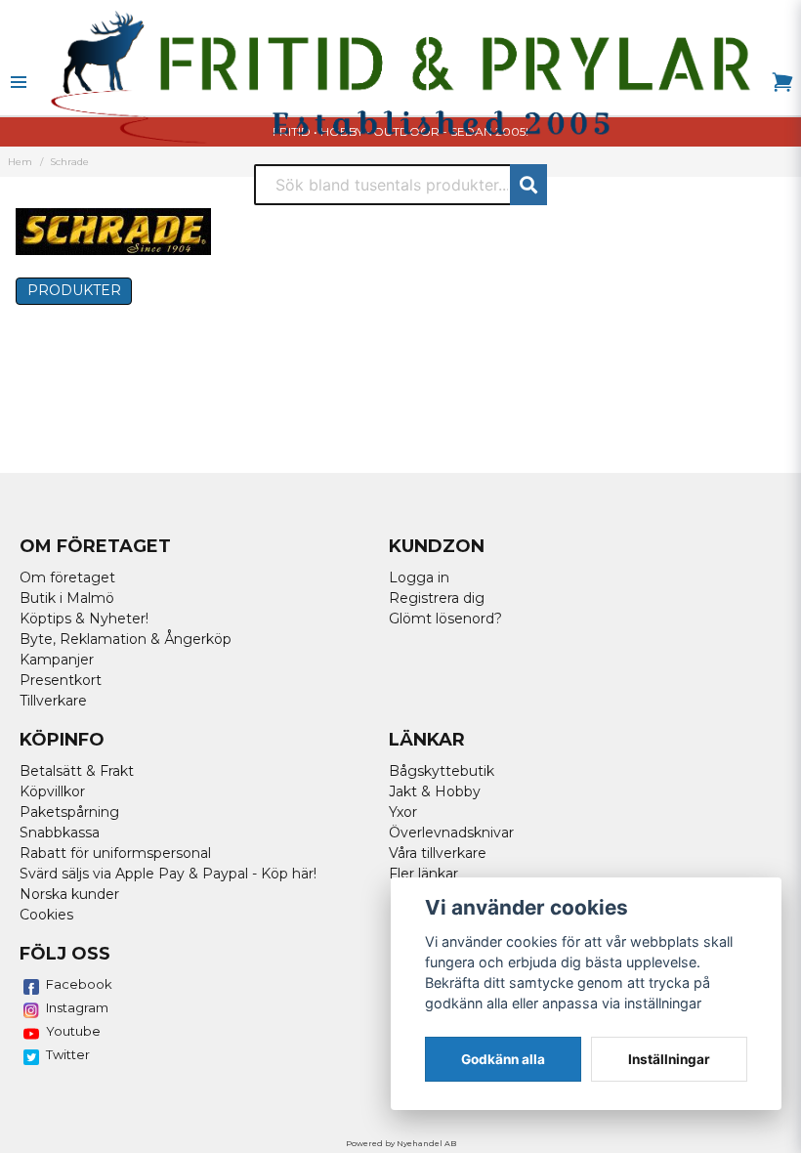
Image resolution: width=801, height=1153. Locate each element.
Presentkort (61, 680)
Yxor (403, 812)
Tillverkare (53, 700)
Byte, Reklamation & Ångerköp (126, 639)
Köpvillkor (52, 791)
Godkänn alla (503, 1059)
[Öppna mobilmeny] (18, 82)
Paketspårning (69, 812)
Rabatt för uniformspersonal (115, 853)
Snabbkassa (60, 832)
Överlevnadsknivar (451, 832)
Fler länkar (423, 873)
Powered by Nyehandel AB (401, 1143)
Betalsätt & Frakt (77, 771)
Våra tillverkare (437, 853)
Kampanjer (57, 659)
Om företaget (67, 577)
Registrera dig (437, 598)
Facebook (79, 984)
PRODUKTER (74, 290)
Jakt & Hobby (435, 791)
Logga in (419, 577)
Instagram (77, 1007)
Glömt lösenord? (445, 618)
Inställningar (669, 1059)
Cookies (46, 914)
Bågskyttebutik (441, 771)
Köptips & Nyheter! (84, 618)
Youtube (73, 1031)
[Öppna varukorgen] (782, 82)
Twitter (68, 1054)
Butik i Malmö (67, 598)
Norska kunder (69, 894)
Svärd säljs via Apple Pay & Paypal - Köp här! (168, 873)
